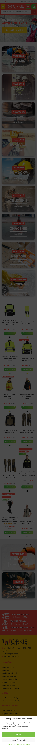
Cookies (9, 744)
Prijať (18, 734)
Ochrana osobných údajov (21, 744)
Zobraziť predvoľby (19, 740)
